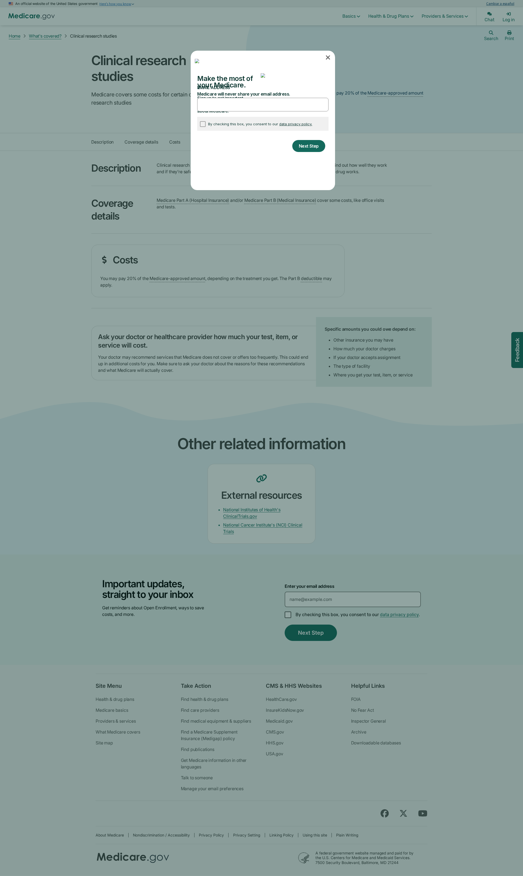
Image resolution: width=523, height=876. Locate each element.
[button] (328, 57)
